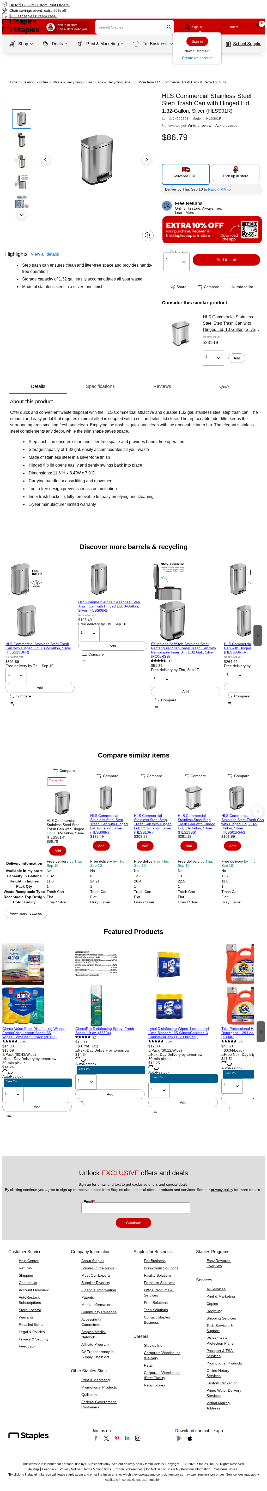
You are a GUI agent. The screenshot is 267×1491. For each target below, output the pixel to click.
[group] (40, 635)
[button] (169, 27)
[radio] (186, 172)
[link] (68, 5)
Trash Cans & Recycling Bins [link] (108, 82)
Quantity (176, 251)
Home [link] (12, 82)
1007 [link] (169, 1041)
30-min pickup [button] (14, 1063)
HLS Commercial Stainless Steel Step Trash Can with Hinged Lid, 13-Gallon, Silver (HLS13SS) (229, 324)
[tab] (38, 386)
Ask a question (227, 125)
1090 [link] (23, 1041)
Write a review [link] (199, 125)
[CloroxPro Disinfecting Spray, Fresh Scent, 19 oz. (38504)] (110, 985)
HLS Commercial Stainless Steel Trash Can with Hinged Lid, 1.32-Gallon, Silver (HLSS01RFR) (242, 823)
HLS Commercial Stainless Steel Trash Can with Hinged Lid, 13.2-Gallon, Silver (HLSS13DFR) (38, 648)
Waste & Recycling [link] (67, 82)
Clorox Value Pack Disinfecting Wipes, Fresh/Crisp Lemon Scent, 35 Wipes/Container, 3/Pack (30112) (33, 1033)
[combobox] (134, 27)
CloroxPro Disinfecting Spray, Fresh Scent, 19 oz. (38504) (104, 1031)
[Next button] (21, 214)
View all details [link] (45, 254)
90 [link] (94, 1037)
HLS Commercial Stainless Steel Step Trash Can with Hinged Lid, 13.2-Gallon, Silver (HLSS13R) (153, 823)
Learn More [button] (184, 212)
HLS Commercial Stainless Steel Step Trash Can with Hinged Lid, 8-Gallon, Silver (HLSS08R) (109, 606)
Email (89, 1201)
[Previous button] (45, 159)
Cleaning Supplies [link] (34, 82)
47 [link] (170, 661)
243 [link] (241, 1041)
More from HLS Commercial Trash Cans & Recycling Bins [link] (182, 82)
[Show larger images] (148, 235)
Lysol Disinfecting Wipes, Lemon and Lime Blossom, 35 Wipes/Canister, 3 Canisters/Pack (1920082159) (178, 1033)
